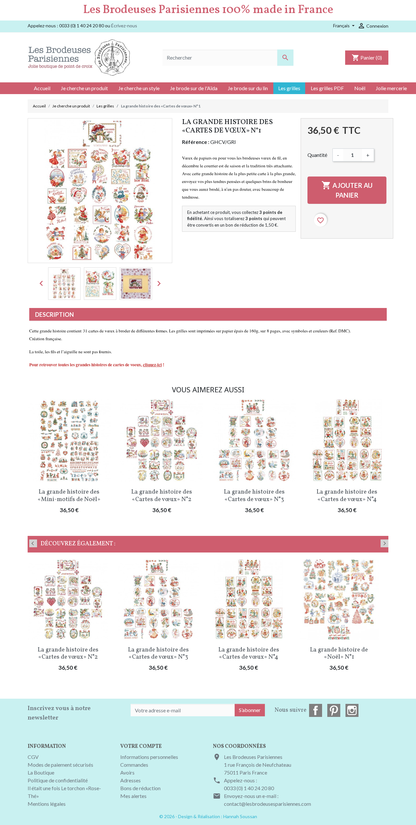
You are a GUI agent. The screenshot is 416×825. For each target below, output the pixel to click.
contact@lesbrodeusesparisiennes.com (267, 804)
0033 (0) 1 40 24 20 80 (249, 788)
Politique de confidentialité (58, 780)
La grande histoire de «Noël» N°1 (339, 654)
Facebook (315, 710)
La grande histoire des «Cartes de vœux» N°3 (254, 496)
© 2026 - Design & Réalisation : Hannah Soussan (208, 816)
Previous (33, 543)
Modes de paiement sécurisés (60, 765)
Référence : (195, 142)
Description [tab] (54, 314)
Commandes (134, 765)
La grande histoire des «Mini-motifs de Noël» (69, 496)
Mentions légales (47, 804)
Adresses (130, 780)
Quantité (317, 155)
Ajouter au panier (346, 189)
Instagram (351, 710)
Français (342, 25)
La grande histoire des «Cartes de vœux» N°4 (347, 496)
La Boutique (41, 772)
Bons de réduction (140, 788)
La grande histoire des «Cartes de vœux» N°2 (161, 496)
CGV (33, 757)
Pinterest (333, 710)
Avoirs (127, 772)
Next (384, 543)
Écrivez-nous (124, 25)
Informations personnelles (149, 757)
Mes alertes (133, 796)
